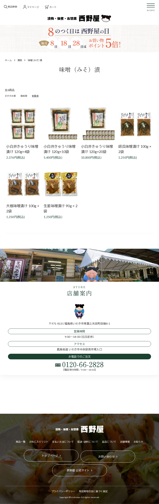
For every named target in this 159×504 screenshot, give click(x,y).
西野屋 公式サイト (78, 470)
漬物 (19, 60)
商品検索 (12, 6)
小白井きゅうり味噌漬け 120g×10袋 (60, 149)
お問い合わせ (106, 456)
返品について (109, 441)
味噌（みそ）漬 (35, 60)
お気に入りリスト (38, 441)
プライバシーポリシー (63, 491)
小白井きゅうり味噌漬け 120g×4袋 (22, 149)
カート (53, 7)
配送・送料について (88, 441)
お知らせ (138, 441)
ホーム (8, 60)
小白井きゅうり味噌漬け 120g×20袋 (97, 149)
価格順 (24, 95)
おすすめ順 (10, 95)
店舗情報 (125, 441)
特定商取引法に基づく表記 (93, 491)
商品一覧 (20, 441)
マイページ (33, 7)
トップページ (50, 455)
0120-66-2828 (83, 364)
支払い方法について (63, 441)
